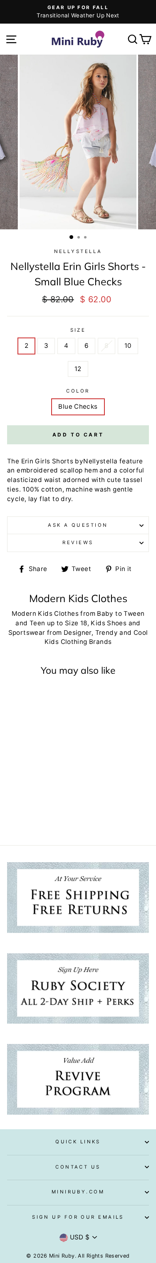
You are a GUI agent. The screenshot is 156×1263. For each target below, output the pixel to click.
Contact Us (77, 1167)
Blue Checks (77, 406)
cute (114, 480)
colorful (131, 470)
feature (131, 461)
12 (78, 369)
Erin (27, 461)
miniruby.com (78, 1192)
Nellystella (78, 251)
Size (78, 330)
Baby (105, 613)
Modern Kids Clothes (45, 613)
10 (128, 345)
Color (77, 391)
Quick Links (78, 1142)
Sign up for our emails (78, 1217)
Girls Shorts (54, 461)
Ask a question (78, 525)
